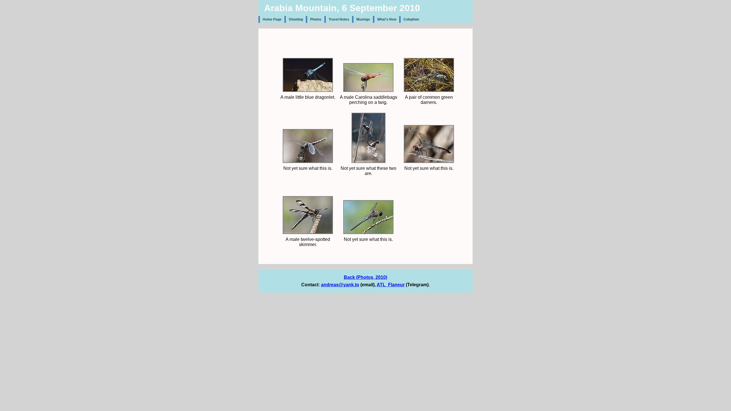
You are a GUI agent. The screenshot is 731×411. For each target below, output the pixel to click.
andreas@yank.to (340, 284)
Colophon (411, 19)
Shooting (296, 19)
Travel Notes (339, 19)
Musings (363, 19)
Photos (316, 19)
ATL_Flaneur (391, 284)
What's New (386, 19)
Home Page (272, 19)
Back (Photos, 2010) (365, 277)
